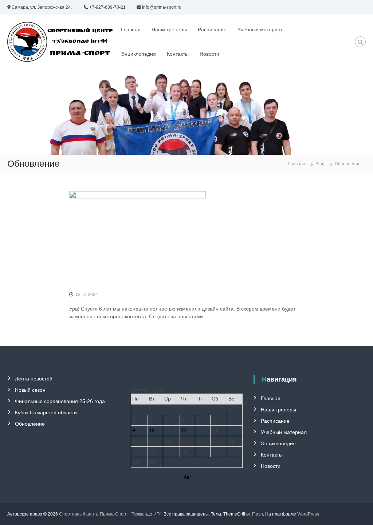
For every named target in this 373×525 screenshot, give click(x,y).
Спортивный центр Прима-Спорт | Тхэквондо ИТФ (110, 514)
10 (152, 430)
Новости (209, 54)
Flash (257, 514)
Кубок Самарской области (46, 412)
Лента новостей (33, 379)
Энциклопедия (138, 54)
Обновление (30, 424)
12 (184, 430)
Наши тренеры (169, 29)
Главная (131, 29)
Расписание (212, 29)
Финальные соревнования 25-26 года (60, 401)
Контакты (178, 54)
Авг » (190, 477)
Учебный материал (260, 29)
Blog (320, 163)
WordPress (308, 514)
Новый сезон (30, 390)
